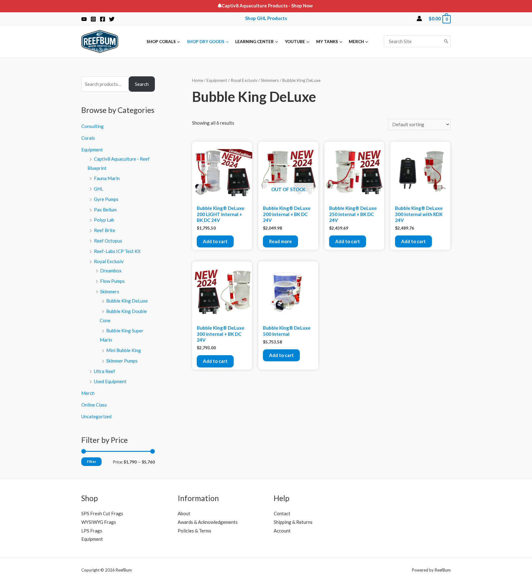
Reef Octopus (108, 240)
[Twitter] (112, 19)
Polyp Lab (104, 220)
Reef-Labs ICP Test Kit (117, 251)
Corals (88, 138)
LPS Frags (91, 530)
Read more (280, 241)
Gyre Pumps (106, 199)
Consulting (92, 126)
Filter (91, 461)
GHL (98, 188)
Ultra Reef (104, 371)
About (184, 513)
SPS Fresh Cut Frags (102, 513)
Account (282, 530)
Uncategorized (96, 416)
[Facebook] (102, 19)
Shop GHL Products (266, 18)
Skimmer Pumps (122, 360)
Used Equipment (110, 381)
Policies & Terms (194, 530)
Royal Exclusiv (109, 261)
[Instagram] (93, 19)
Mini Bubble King (123, 350)
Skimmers (109, 291)
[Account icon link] (419, 18)
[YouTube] (84, 19)
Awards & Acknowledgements (208, 522)
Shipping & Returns (293, 522)
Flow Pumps (112, 281)
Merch (88, 393)
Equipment (92, 149)
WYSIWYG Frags (98, 522)
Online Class (94, 404)
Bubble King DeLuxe (127, 300)
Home (197, 80)
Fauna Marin (107, 178)
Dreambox (111, 270)
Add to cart (215, 241)
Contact (282, 513)
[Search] (446, 41)
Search (142, 84)
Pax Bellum (105, 209)
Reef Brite (104, 230)
